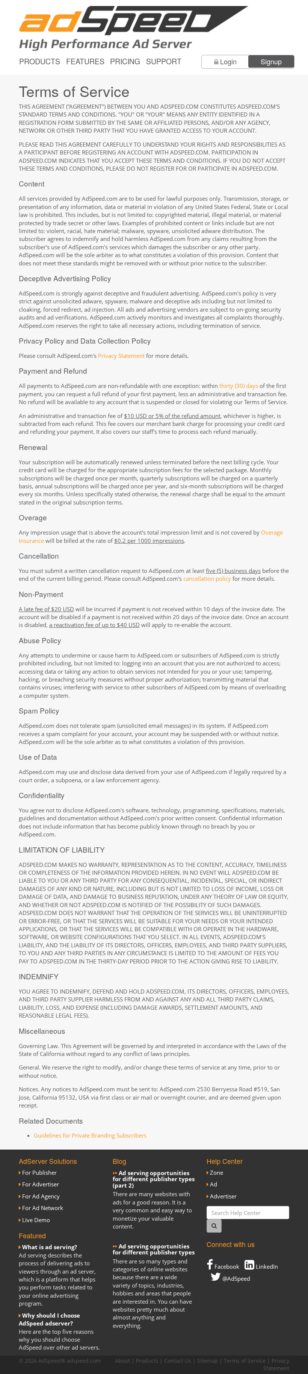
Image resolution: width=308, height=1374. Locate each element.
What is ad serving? (49, 1247)
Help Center (225, 1161)
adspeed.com (84, 1360)
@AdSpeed (235, 1278)
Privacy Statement (121, 355)
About (122, 1360)
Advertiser (223, 1196)
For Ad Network (42, 1208)
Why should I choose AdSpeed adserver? (49, 1319)
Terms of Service (245, 1360)
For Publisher (39, 1172)
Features (85, 61)
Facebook (226, 1266)
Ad (213, 1184)
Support (163, 61)
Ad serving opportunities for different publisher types (154, 1249)
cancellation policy (207, 578)
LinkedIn (266, 1266)
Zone (216, 1172)
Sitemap (207, 1360)
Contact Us (177, 1360)
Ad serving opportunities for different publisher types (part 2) (154, 1179)
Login (228, 61)
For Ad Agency (41, 1196)
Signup (271, 61)
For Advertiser (40, 1184)
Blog (119, 1161)
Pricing (125, 61)
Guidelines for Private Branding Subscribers (90, 1135)
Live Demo (36, 1220)
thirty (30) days (238, 385)
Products (39, 61)
